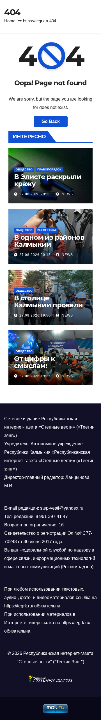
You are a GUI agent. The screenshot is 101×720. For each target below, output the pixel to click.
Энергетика (46, 230)
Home (9, 20)
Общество (24, 169)
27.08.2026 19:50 (35, 315)
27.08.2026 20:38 (35, 194)
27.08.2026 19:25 (35, 376)
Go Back (51, 121)
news (67, 194)
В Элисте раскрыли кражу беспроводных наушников (47, 187)
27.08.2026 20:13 (35, 255)
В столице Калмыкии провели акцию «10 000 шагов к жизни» (49, 308)
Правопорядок (49, 169)
